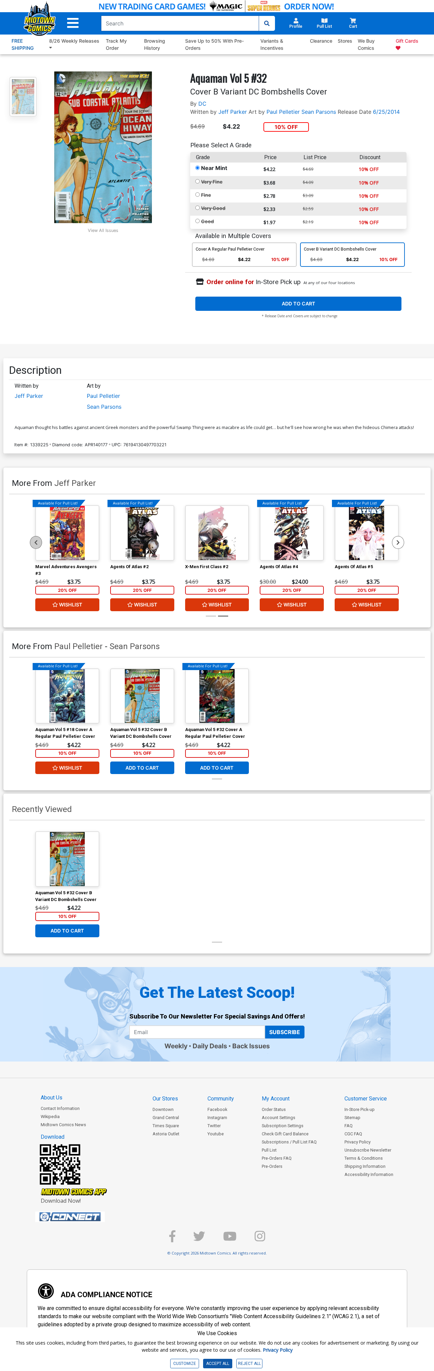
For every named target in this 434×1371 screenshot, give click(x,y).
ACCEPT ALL (217, 1363)
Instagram (217, 1117)
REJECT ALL (249, 1363)
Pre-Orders (272, 1166)
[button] (73, 23)
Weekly (176, 1046)
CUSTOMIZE (184, 1363)
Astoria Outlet (166, 1133)
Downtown (163, 1109)
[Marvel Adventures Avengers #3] (67, 533)
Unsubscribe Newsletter (367, 1150)
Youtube (216, 1133)
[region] (36, 542)
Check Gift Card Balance (285, 1133)
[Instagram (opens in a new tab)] (259, 1239)
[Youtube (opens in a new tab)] (230, 1239)
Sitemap (352, 1117)
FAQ (348, 1125)
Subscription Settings (282, 1125)
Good (207, 221)
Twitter (214, 1125)
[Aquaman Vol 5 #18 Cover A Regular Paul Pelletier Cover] (67, 696)
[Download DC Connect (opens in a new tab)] (83, 1217)
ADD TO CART (298, 303)
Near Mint (214, 168)
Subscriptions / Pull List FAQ (289, 1141)
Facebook (217, 1109)
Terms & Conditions (363, 1158)
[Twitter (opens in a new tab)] (199, 1239)
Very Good (213, 208)
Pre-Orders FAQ (277, 1158)
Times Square (166, 1125)
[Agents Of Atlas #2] (142, 533)
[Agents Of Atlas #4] (292, 533)
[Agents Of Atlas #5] (367, 533)
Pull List (269, 1150)
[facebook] (172, 1239)
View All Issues (103, 230)
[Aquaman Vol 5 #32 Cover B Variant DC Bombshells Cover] (142, 696)
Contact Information (60, 1108)
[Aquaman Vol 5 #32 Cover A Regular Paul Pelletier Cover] (217, 696)
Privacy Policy (357, 1141)
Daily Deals (210, 1046)
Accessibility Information (368, 1174)
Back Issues (251, 1046)
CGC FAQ (353, 1133)
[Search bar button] (267, 23)
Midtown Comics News (63, 1124)
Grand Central (166, 1117)
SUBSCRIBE (284, 1032)
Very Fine (211, 182)
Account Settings (278, 1117)
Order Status (274, 1109)
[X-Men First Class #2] (217, 533)
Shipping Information (365, 1166)
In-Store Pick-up (359, 1109)
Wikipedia (50, 1116)
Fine (206, 195)
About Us (51, 1097)
